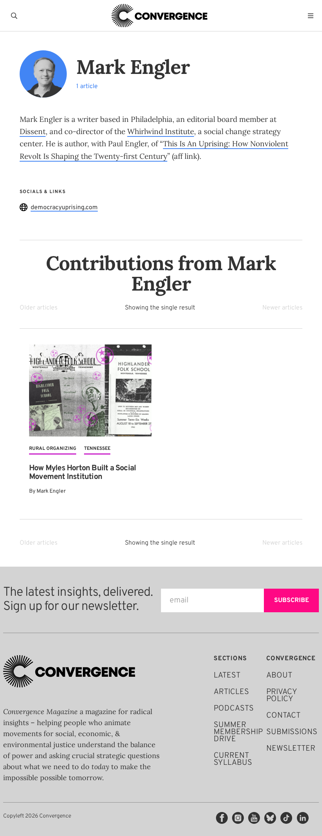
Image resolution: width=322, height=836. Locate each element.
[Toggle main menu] (312, 15)
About (279, 675)
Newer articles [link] (282, 308)
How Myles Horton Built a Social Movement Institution (82, 472)
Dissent (33, 131)
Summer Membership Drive (238, 732)
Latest (227, 675)
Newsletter (290, 749)
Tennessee (97, 449)
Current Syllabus (233, 759)
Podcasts (234, 708)
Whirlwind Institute (160, 131)
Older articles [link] (38, 308)
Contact (283, 716)
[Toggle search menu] (15, 15)
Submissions (291, 732)
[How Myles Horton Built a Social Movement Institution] (90, 390)
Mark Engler (51, 491)
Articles (231, 692)
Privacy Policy (281, 695)
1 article (87, 86)
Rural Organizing (52, 449)
